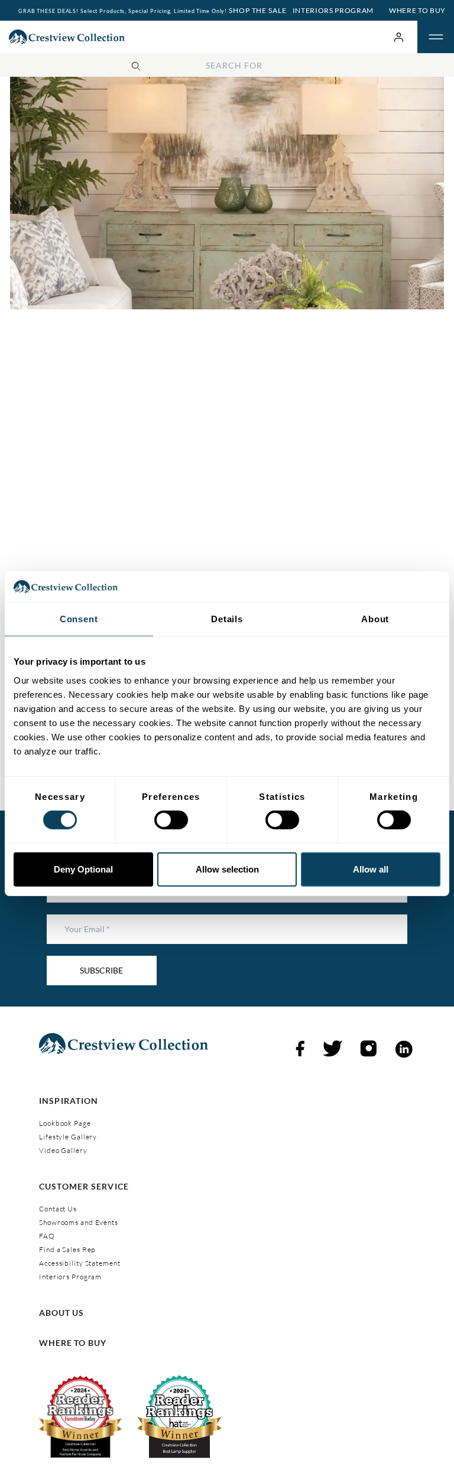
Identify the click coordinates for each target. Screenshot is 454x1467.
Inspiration (68, 1101)
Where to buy (72, 1343)
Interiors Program (333, 10)
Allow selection (227, 869)
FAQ (47, 1235)
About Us (61, 1313)
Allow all (370, 869)
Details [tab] (227, 619)
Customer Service (84, 1186)
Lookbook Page (65, 1123)
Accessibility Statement (79, 1263)
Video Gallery (63, 1150)
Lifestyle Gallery (68, 1136)
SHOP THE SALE (256, 10)
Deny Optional (83, 869)
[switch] (171, 820)
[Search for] (136, 64)
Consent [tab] (79, 619)
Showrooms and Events (78, 1222)
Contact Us (58, 1208)
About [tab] (375, 619)
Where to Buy (417, 10)
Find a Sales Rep (67, 1249)
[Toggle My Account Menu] (398, 37)
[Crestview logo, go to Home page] (67, 37)
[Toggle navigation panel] (435, 37)
